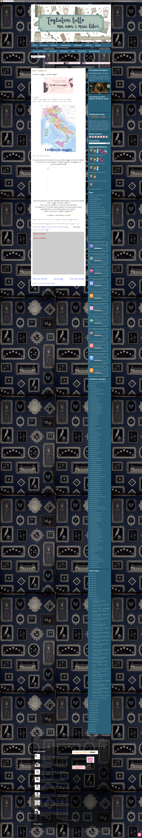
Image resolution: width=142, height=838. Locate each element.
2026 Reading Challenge (98, 242)
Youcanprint (93, 563)
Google (105, 129)
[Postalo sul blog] (75, 227)
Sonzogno (92, 545)
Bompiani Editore (94, 406)
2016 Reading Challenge (98, 367)
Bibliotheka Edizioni (95, 404)
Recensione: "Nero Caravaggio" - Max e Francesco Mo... (100, 658)
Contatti (98, 45)
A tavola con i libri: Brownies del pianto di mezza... (100, 605)
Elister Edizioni (94, 436)
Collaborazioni (66, 45)
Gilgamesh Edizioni (95, 460)
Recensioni (43, 45)
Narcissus (92, 504)
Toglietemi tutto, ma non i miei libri (100, 244)
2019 (92, 590)
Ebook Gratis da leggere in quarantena (50, 754)
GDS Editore (93, 454)
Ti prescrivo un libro (97, 630)
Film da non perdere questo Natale (100, 628)
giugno (94, 710)
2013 (92, 731)
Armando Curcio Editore (96, 394)
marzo (94, 717)
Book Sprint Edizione (95, 408)
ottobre (94, 701)
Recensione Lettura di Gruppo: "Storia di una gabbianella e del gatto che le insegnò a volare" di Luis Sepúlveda (55, 810)
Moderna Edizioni (94, 500)
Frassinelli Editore (94, 452)
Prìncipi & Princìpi (94, 533)
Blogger (77, 820)
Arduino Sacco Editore (96, 389)
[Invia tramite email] (73, 227)
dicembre (94, 596)
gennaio (94, 721)
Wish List (88, 45)
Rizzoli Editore (94, 535)
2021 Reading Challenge (98, 304)
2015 (92, 727)
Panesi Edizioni (94, 517)
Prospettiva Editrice (95, 531)
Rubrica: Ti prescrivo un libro (97, 232)
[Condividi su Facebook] (78, 227)
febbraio (94, 719)
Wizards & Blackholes (95, 561)
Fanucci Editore (94, 446)
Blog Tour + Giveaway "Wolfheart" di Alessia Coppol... (100, 688)
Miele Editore (93, 498)
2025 (92, 576)
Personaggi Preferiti (39, 51)
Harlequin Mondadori (95, 470)
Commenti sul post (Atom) (47, 283)
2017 (92, 594)
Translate (44, 59)
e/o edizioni (93, 565)
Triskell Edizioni (94, 557)
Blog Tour (93, 197)
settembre (94, 703)
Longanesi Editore (94, 494)
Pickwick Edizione (95, 521)
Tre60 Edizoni (94, 555)
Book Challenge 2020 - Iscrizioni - (49, 770)
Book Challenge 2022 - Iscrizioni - (49, 793)
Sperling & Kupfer (94, 547)
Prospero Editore (94, 529)
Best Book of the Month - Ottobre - (101, 695)
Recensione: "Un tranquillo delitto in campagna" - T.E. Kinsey (60, 63)
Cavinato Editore (94, 414)
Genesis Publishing (95, 458)
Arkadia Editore (94, 391)
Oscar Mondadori (94, 513)
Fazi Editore (93, 448)
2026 (92, 574)
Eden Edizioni (93, 432)
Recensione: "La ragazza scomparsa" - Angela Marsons (101, 650)
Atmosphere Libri (94, 398)
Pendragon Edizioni (95, 519)
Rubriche (54, 45)
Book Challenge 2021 (46, 762)
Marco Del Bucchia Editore (97, 496)
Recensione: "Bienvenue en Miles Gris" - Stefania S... (100, 661)
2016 (92, 724)
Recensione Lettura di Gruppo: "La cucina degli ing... (100, 615)
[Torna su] (139, 834)
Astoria (92, 396)
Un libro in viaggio (43, 230)
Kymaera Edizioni (94, 482)
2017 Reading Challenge (98, 354)
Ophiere (92, 511)
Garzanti (92, 456)
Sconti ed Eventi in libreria (97, 236)
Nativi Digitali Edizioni (95, 506)
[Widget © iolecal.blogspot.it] (139, 837)
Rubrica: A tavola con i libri (97, 209)
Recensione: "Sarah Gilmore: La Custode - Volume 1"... (99, 644)
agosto (94, 705)
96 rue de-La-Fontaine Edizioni (98, 381)
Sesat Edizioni (93, 543)
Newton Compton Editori (96, 508)
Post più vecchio (77, 278)
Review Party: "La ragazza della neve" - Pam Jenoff (100, 619)
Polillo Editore (93, 527)
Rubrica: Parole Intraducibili (97, 228)
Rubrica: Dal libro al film (96, 213)
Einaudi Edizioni (94, 434)
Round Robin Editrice (95, 537)
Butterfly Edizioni (94, 410)
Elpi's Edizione (93, 440)
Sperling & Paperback (95, 549)
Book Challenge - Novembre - (99, 698)
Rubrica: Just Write (95, 221)
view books (105, 251)
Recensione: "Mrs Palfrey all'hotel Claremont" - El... (100, 633)
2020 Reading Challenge (98, 317)
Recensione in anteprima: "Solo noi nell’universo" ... (100, 640)
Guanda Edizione (94, 466)
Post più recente (39, 278)
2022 (92, 583)
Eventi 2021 (82, 51)
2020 (92, 587)
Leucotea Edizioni (94, 492)
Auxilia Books (94, 400)
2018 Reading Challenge (98, 342)
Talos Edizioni (93, 551)
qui (78, 224)
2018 (92, 592)
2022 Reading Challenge (98, 292)
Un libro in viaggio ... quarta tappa (100, 668)
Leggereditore (93, 488)
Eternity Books (94, 442)
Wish (73, 51)
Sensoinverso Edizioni (95, 541)
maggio (94, 712)
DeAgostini (93, 420)
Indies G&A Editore (95, 474)
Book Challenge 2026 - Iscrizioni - (99, 73)
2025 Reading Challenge (98, 254)
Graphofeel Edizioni (95, 464)
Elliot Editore (93, 438)
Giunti (92, 462)
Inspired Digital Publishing (96, 476)
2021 (92, 585)
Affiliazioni (78, 45)
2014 (92, 729)
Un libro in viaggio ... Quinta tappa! (100, 608)
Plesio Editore (93, 525)
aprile (93, 714)
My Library (64, 51)
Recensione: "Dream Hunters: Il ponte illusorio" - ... (99, 671)
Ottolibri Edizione (94, 515)
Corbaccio (92, 416)
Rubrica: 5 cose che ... (95, 207)
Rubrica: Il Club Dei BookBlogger (98, 215)
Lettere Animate (94, 490)
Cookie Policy (94, 129)
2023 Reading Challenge (98, 279)
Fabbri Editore (93, 444)
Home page (58, 278)
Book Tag (92, 201)
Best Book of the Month (96, 195)
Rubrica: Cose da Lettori (96, 211)
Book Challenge (94, 51)
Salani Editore (93, 539)
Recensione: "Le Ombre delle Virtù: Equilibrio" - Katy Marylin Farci (93, 63)
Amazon (92, 387)
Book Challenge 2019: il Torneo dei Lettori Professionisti (55, 785)
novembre (94, 599)
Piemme (92, 523)
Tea (91, 553)
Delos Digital (93, 422)
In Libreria (53, 51)
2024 (92, 578)
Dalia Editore (93, 418)
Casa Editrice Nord (95, 412)
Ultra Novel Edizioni (95, 559)
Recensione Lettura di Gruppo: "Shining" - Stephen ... (99, 675)
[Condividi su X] (76, 227)
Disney (92, 426)
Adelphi (92, 385)
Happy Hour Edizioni (95, 468)
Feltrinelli (92, 450)
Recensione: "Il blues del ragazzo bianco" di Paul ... (100, 692)
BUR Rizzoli (93, 402)
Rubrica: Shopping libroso (96, 230)
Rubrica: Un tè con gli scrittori (98, 234)
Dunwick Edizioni (94, 428)
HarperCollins (93, 472)
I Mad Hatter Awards (95, 203)
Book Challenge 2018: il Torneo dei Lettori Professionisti (55, 777)
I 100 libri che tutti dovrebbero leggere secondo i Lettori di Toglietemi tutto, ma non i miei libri (55, 801)
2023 (92, 580)
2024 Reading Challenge (98, 267)
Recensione (93, 205)
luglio (93, 707)
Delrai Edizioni (94, 424)
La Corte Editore (94, 484)
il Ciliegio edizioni (94, 567)
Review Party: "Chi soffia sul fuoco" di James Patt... (99, 685)
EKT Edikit (93, 430)
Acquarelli (93, 383)
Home (35, 45)
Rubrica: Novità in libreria (96, 226)
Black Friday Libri (96, 622)
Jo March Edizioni (95, 478)
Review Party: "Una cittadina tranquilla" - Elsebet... (99, 625)
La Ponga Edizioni (94, 486)
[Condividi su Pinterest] (79, 227)
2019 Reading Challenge (98, 329)
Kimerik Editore (94, 480)
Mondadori (93, 502)
